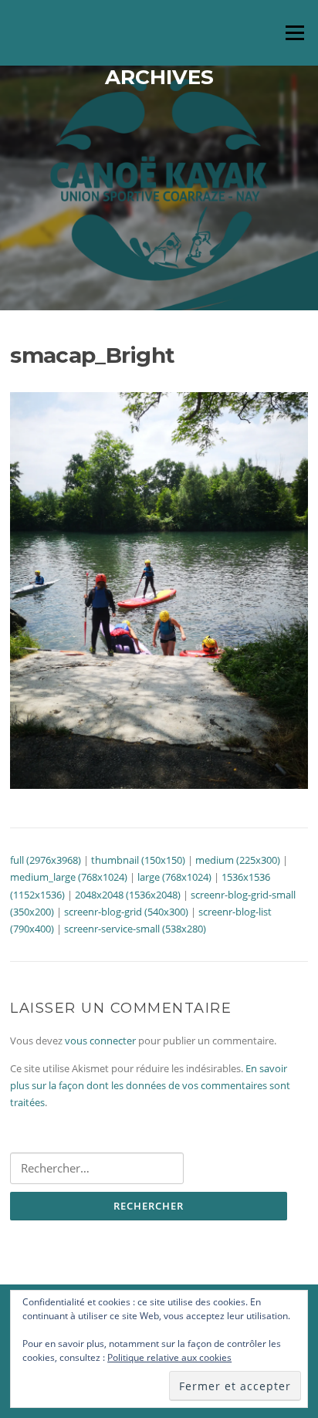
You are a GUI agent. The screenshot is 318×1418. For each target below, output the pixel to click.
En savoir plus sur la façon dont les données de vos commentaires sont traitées (150, 1085)
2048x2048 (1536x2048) (128, 895)
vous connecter (100, 1040)
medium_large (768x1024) (68, 877)
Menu (294, 32)
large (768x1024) (174, 877)
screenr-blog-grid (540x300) (126, 912)
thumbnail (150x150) (138, 860)
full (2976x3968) (45, 860)
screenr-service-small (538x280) (135, 929)
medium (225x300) (237, 860)
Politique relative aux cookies (169, 1357)
